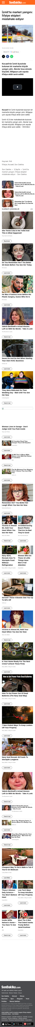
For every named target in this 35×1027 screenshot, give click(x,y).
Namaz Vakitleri (15, 1001)
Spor (12, 998)
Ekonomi (4, 998)
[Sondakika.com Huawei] (28, 1024)
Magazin (20, 998)
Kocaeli (5, 110)
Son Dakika (5, 996)
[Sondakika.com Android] (17, 1024)
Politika (4, 1001)
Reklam (11, 993)
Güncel (14, 996)
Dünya (22, 996)
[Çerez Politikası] (12, 1018)
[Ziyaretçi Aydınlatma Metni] (16, 1020)
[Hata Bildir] (28, 1020)
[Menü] (3, 2)
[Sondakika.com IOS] (7, 1024)
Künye (20, 993)
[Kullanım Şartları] (6, 1017)
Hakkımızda (5, 993)
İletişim (15, 993)
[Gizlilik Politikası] (17, 1017)
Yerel (27, 998)
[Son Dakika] (17, 2)
